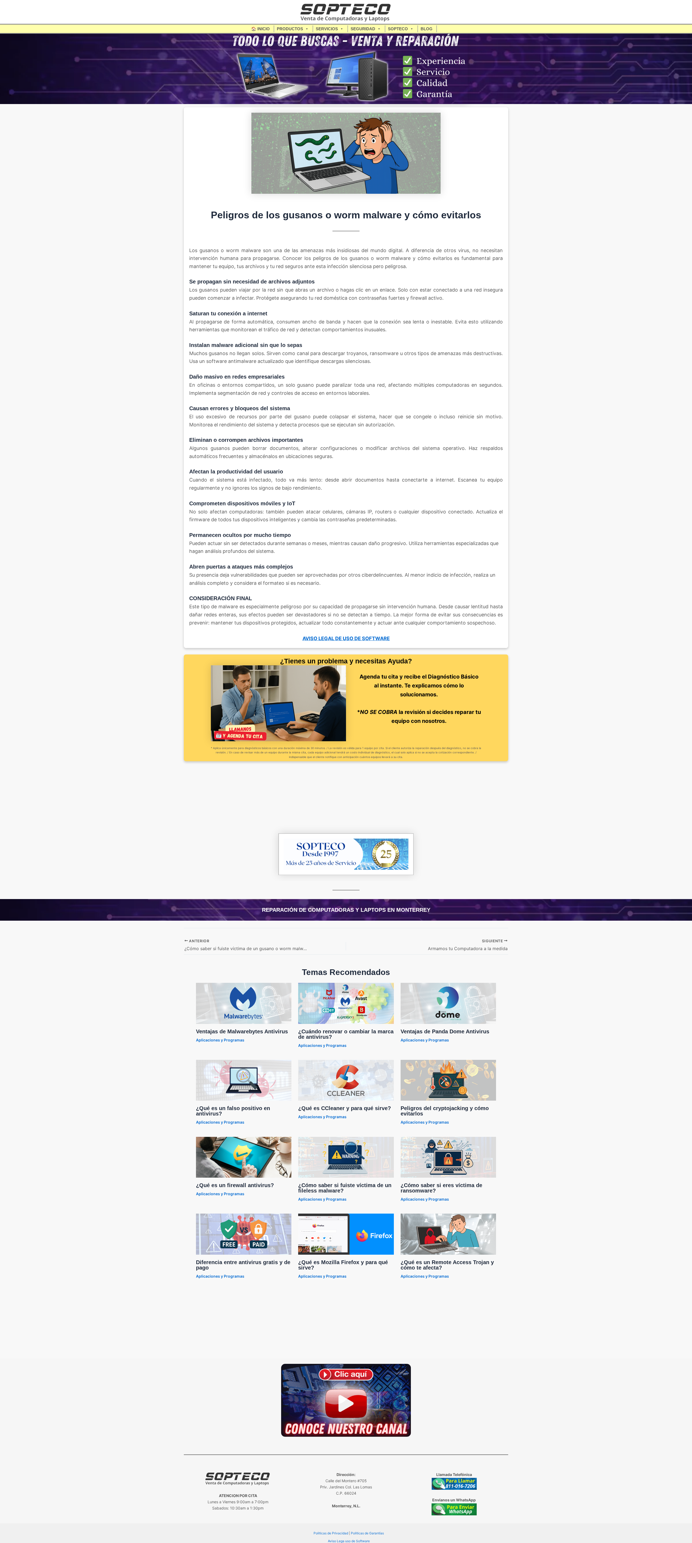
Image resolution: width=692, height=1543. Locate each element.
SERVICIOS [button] (327, 28)
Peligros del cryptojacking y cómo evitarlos (445, 1111)
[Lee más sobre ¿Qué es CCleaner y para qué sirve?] (346, 1080)
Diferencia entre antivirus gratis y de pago (243, 1265)
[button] (439, 28)
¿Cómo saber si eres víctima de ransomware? (441, 1188)
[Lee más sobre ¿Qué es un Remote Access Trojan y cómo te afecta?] (448, 1234)
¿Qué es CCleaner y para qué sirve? (344, 1108)
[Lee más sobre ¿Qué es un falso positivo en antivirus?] (243, 1080)
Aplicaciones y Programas (220, 1040)
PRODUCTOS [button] (290, 28)
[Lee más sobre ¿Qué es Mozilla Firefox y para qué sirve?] (346, 1234)
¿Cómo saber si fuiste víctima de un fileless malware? (344, 1188)
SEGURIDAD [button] (363, 28)
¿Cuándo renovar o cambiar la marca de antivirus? (346, 1034)
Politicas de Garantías (367, 1533)
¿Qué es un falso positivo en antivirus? (233, 1111)
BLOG (426, 28)
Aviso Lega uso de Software (349, 1541)
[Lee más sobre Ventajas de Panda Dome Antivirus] (448, 1003)
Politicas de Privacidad (331, 1533)
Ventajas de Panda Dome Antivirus (445, 1031)
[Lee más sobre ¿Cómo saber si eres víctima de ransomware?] (448, 1157)
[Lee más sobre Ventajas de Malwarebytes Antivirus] (243, 1003)
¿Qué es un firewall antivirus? (235, 1185)
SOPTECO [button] (398, 28)
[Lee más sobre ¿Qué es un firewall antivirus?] (243, 1157)
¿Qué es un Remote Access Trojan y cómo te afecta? (447, 1265)
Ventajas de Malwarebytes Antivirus (242, 1031)
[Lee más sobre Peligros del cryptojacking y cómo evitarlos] (448, 1080)
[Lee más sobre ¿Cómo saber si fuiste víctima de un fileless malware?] (346, 1157)
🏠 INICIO (260, 28)
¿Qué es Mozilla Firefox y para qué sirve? (343, 1265)
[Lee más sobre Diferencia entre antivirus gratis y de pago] (243, 1234)
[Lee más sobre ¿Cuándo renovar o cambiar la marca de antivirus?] (346, 1003)
